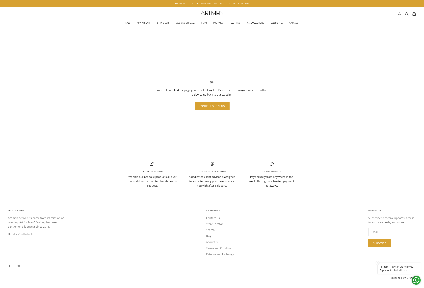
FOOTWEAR (218, 22)
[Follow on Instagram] (18, 266)
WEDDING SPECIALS (185, 22)
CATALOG (293, 22)
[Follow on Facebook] (9, 266)
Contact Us (213, 218)
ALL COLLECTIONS (255, 22)
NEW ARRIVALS (144, 22)
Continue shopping (212, 106)
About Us (212, 242)
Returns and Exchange (220, 254)
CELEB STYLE (277, 22)
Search (210, 230)
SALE (128, 22)
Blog (209, 236)
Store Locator (214, 224)
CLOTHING (235, 22)
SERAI (204, 22)
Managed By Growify (403, 278)
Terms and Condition (219, 248)
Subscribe (379, 243)
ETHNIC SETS (163, 22)
